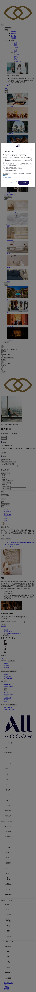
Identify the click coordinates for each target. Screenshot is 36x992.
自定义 (11, 182)
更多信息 (5, 175)
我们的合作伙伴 (7, 177)
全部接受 (23, 182)
